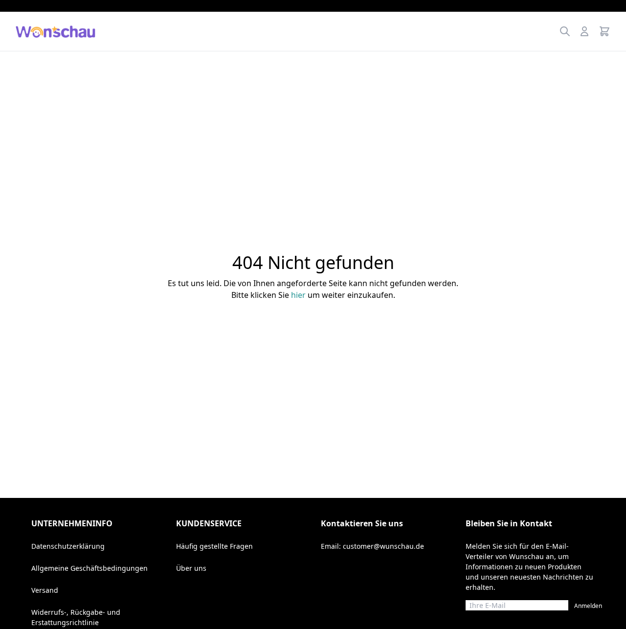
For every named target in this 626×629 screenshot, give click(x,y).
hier (298, 295)
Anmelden (588, 606)
